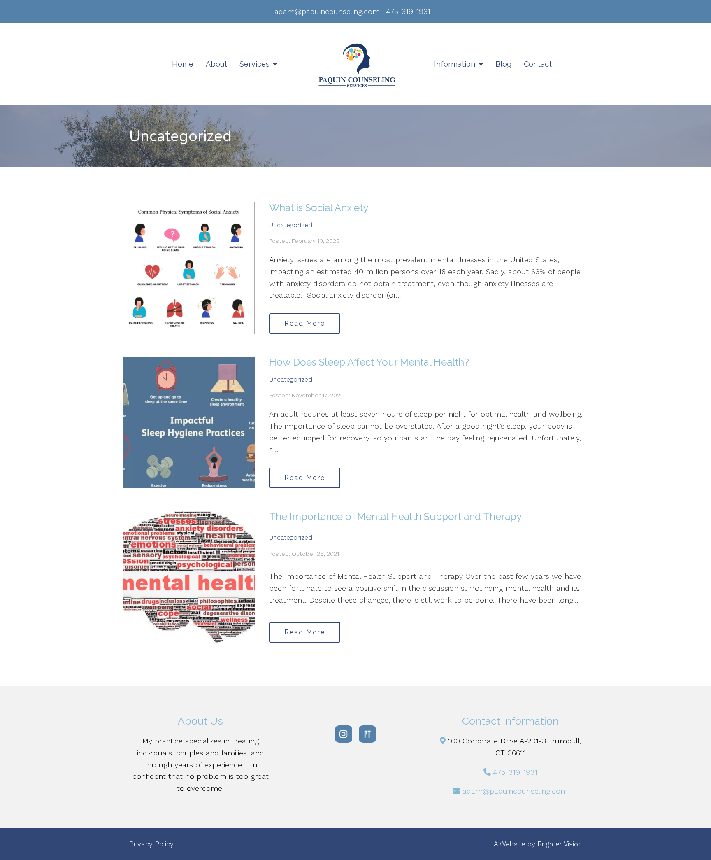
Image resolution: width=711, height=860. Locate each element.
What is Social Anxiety (318, 208)
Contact (538, 64)
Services (254, 64)
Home (182, 64)
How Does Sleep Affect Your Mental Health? (369, 362)
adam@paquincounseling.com (515, 791)
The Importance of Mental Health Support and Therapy (395, 516)
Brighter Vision (559, 844)
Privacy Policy (151, 844)
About (216, 64)
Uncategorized (290, 225)
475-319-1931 (515, 772)
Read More (304, 323)
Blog (503, 64)
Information (454, 64)
